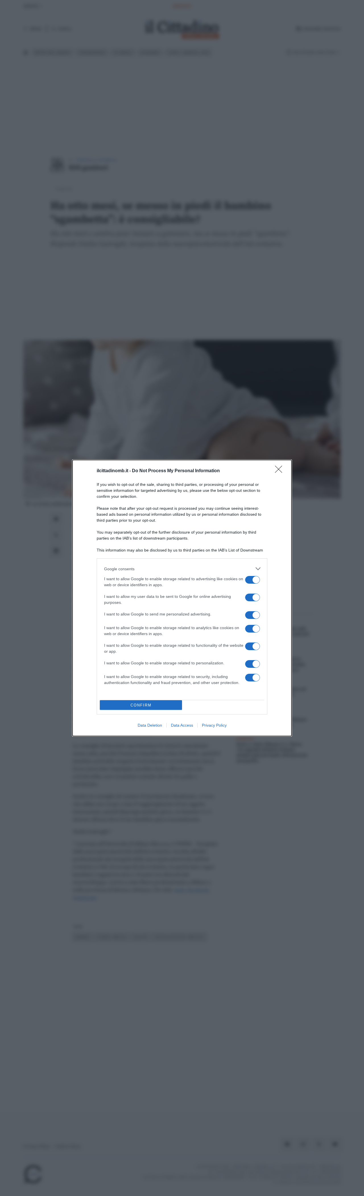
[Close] (280, 471)
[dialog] (182, 598)
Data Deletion (150, 725)
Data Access (182, 725)
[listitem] (182, 569)
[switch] (252, 580)
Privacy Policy (214, 725)
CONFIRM (141, 705)
